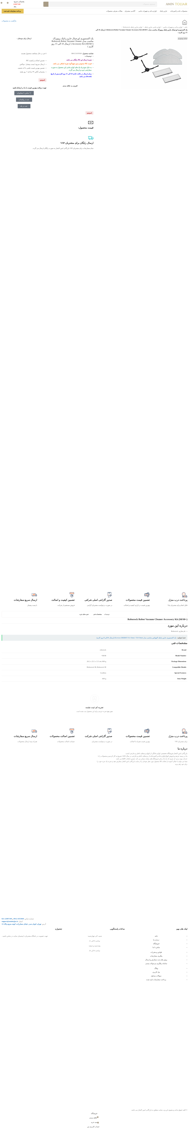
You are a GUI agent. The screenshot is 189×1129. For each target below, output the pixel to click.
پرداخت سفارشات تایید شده (12, 11)
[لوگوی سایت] (176, 4)
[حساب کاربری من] (27, 11)
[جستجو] (45, 4)
